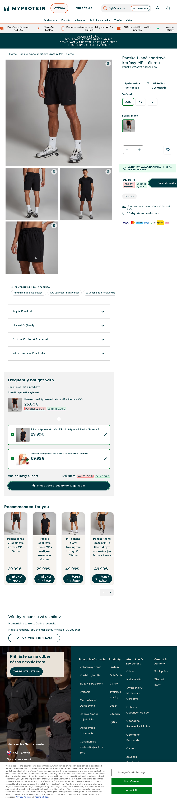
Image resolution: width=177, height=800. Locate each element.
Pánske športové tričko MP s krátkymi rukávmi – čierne (44, 549)
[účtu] (158, 8)
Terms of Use (41, 797)
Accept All (131, 790)
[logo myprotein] (24, 8)
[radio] (128, 102)
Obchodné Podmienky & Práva (138, 723)
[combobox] (126, 8)
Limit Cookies (131, 781)
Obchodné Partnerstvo (133, 737)
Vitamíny (80, 20)
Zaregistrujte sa (26, 671)
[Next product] (110, 592)
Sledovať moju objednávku (89, 716)
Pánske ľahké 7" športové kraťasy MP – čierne (15, 545)
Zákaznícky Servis (90, 667)
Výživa (114, 722)
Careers (131, 748)
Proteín (66, 20)
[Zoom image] (108, 63)
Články (114, 683)
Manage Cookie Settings (131, 772)
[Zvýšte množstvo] (139, 150)
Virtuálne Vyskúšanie (159, 85)
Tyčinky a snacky (100, 20)
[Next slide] (113, 556)
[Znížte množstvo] (127, 150)
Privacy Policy (23, 797)
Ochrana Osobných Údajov (137, 710)
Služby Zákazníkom (91, 683)
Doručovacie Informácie (88, 730)
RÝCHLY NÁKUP (17, 578)
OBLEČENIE (84, 8)
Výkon (129, 20)
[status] (133, 150)
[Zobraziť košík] (168, 8)
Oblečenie (116, 675)
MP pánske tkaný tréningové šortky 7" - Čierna (73, 547)
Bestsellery (50, 20)
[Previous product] (103, 592)
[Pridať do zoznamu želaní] (168, 150)
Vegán (118, 20)
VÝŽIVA (59, 8)
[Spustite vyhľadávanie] (105, 8)
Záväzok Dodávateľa (133, 759)
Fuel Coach (142, 8)
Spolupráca (161, 671)
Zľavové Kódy (159, 682)
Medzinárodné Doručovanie (88, 703)
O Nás (130, 671)
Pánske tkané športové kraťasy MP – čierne (46, 53)
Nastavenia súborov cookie (26, 744)
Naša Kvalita (134, 679)
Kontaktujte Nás (90, 675)
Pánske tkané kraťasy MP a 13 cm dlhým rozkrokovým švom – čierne (102, 547)
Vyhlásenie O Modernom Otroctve (134, 693)
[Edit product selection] (105, 435)
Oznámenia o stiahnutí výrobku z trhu (91, 747)
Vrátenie (85, 691)
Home (13, 53)
